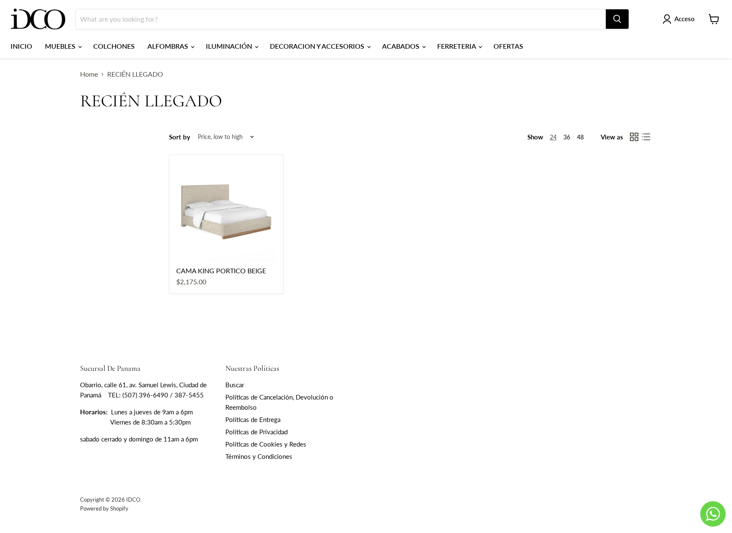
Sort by (179, 137)
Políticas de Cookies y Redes (265, 444)
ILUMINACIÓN (230, 46)
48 (580, 137)
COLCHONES (114, 46)
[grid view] (634, 137)
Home (89, 74)
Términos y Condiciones (258, 456)
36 (566, 137)
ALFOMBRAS (168, 46)
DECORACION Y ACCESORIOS (318, 46)
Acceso (684, 18)
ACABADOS (401, 46)
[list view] (646, 137)
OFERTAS (508, 46)
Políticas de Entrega (252, 419)
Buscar (234, 385)
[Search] (617, 19)
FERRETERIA (457, 46)
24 (553, 137)
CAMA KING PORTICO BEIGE (221, 270)
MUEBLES (61, 46)
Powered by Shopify (104, 508)
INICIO (21, 46)
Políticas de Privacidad (256, 432)
